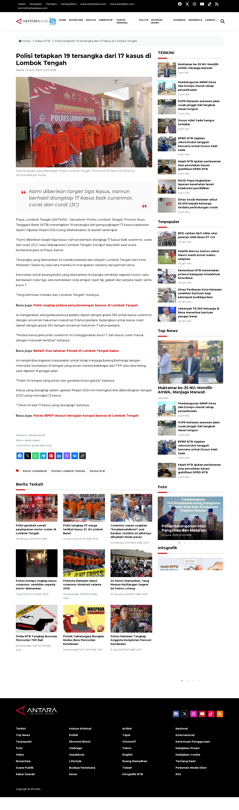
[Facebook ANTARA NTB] (180, 4)
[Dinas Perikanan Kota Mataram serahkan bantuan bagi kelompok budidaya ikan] (167, 295)
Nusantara (23, 761)
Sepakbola (195, 20)
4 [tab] (196, 543)
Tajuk (126, 735)
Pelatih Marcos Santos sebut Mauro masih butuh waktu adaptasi (198, 255)
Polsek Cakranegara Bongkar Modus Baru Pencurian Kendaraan (83, 640)
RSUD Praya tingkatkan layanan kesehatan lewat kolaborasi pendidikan (196, 184)
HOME (62, 20)
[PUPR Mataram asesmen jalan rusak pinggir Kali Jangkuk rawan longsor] (167, 106)
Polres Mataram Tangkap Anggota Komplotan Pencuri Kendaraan (131, 640)
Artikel (127, 728)
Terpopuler (35, 4)
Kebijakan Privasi (187, 748)
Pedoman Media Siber (191, 767)
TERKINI (166, 52)
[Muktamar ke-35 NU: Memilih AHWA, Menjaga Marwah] (167, 69)
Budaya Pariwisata (82, 767)
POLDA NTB (97, 471)
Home (26, 41)
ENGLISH (91, 20)
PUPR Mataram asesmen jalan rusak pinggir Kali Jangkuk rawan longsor (199, 105)
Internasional (185, 735)
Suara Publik (24, 767)
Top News (51, 4)
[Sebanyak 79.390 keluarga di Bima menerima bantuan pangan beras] (167, 314)
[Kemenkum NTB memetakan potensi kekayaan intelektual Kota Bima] (167, 275)
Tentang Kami (68, 4)
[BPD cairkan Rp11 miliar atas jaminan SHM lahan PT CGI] (167, 238)
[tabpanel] (190, 518)
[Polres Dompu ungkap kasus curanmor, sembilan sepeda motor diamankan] (37, 563)
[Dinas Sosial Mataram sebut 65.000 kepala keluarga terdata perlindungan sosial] (167, 205)
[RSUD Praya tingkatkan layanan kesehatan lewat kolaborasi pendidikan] (167, 186)
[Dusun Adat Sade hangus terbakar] (167, 125)
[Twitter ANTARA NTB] (187, 4)
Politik (143, 20)
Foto (162, 487)
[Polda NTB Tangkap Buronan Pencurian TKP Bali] (37, 618)
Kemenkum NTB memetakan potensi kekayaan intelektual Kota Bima (199, 274)
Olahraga (179, 20)
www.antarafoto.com (122, 4)
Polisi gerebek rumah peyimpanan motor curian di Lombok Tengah (36, 529)
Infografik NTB (132, 774)
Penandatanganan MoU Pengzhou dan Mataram (184, 528)
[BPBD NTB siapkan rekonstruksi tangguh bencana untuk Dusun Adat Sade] (167, 143)
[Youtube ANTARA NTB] (202, 4)
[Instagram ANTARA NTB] (194, 4)
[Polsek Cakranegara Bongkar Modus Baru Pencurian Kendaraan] (84, 618)
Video (20, 754)
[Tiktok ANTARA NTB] (209, 4)
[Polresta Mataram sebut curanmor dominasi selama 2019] (84, 563)
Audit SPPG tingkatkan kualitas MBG (183, 667)
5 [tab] (202, 543)
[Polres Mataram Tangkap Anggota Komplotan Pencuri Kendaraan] (131, 618)
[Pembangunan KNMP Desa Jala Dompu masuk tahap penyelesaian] (167, 87)
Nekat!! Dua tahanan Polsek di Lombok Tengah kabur (76, 351)
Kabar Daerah (25, 774)
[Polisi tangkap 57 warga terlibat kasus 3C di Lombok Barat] (84, 507)
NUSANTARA (76, 20)
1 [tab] (179, 543)
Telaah (127, 767)
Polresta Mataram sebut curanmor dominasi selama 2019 (82, 584)
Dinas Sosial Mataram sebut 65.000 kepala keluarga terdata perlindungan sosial (198, 203)
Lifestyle (75, 761)
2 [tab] (185, 543)
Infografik (167, 548)
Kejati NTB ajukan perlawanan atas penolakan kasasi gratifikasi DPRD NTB (199, 165)
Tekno (126, 748)
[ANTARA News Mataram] (37, 21)
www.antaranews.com (93, 4)
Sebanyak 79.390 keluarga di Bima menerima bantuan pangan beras (198, 312)
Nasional (182, 728)
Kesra (73, 774)
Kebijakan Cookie (188, 754)
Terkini (22, 4)
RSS (178, 774)
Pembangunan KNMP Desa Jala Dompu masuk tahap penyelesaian (197, 86)
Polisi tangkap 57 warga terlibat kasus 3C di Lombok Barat (83, 529)
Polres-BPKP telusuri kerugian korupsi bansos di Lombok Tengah (86, 415)
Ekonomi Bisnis (156, 21)
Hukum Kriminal (122, 21)
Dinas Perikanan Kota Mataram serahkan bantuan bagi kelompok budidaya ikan (200, 293)
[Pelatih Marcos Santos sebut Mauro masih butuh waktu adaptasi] (167, 256)
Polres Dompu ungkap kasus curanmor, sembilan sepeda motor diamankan (36, 584)
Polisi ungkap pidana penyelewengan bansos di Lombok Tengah (85, 305)
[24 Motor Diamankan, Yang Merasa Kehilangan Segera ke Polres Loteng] (131, 563)
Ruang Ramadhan (134, 761)
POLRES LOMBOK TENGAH (68, 471)
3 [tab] (190, 543)
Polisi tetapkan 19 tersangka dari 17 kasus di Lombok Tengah (96, 41)
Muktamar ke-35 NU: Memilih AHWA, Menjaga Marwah (185, 390)
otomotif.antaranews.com (32, 8)
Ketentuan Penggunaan (193, 741)
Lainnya (210, 20)
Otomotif (129, 741)
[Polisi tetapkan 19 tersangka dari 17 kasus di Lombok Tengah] (190, 362)
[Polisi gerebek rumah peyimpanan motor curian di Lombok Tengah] (37, 507)
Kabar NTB (105, 20)
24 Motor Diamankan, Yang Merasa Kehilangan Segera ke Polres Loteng (130, 584)
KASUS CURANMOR (35, 471)
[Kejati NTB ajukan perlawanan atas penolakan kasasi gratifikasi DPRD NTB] (167, 166)
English (127, 754)
